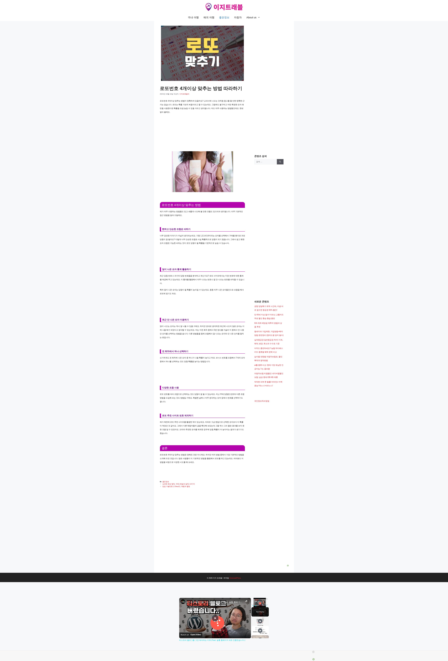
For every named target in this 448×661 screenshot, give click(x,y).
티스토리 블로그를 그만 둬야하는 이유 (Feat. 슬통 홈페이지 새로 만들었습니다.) (214, 602)
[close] (313, 652)
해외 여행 (208, 17)
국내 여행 (193, 17)
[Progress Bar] (259, 604)
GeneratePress (235, 578)
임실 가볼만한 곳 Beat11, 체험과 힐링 (176, 486)
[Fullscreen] (266, 605)
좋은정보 (224, 17)
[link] (183, 601)
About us (251, 17)
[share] (246, 601)
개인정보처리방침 (261, 401)
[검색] (280, 161)
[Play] (252, 605)
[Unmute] (255, 605)
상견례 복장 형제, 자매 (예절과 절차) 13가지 (178, 484)
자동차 (238, 17)
